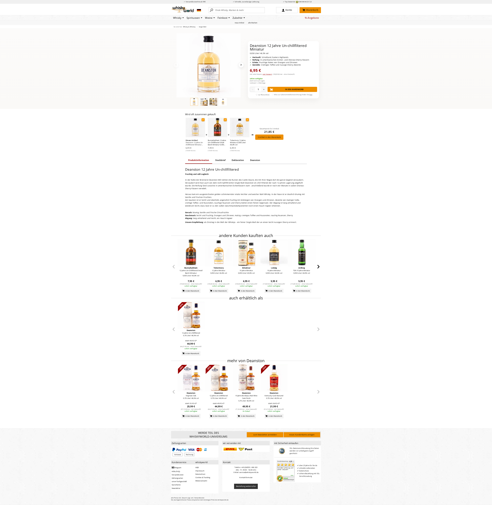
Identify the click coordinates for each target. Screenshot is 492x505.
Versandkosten (178, 475)
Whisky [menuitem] (177, 17)
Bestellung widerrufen (246, 486)
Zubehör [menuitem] (238, 17)
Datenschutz (200, 474)
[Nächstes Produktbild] (241, 65)
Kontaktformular (246, 477)
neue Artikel (239, 23)
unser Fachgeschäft (179, 481)
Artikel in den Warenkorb (269, 137)
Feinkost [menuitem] (222, 17)
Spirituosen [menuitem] (193, 17)
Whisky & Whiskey (189, 27)
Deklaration (238, 160)
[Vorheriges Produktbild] (176, 65)
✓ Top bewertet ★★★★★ (297, 2)
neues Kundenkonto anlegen (302, 434)
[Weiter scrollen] (318, 267)
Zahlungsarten (177, 478)
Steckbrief (220, 160)
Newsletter (176, 488)
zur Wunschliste (263, 95)
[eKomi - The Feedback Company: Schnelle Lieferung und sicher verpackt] (286, 470)
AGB (197, 467)
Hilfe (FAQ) (176, 471)
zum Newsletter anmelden (265, 434)
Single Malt (202, 27)
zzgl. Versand (267, 74)
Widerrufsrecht (201, 481)
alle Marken (252, 23)
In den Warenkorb (294, 89)
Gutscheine (176, 485)
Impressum (199, 471)
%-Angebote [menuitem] (312, 17)
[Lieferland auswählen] (199, 10)
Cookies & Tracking (202, 477)
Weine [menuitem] (208, 17)
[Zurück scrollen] (174, 267)
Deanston (255, 160)
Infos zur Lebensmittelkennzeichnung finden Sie (293, 95)
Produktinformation (198, 160)
